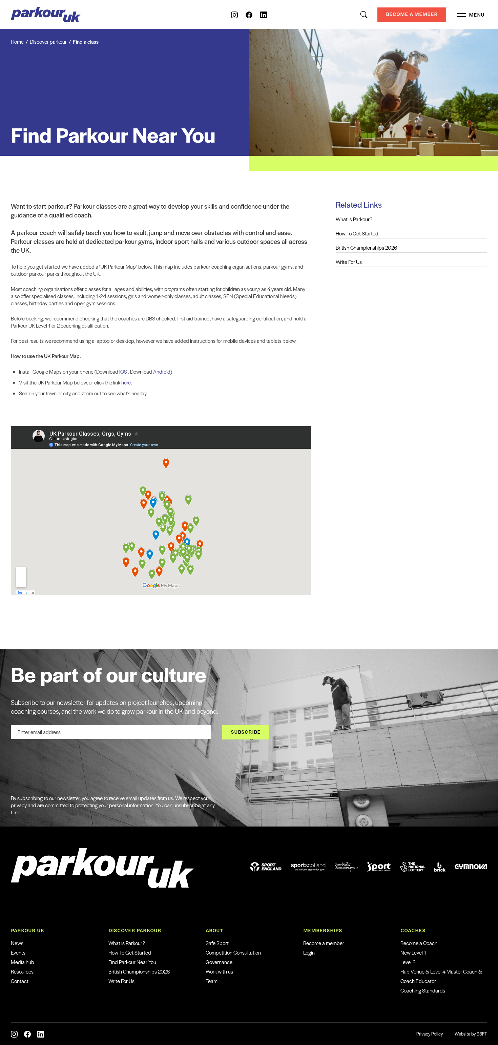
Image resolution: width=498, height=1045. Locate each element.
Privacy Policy (429, 1033)
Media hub (22, 961)
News (17, 942)
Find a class (86, 41)
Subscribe (246, 731)
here (126, 382)
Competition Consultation (233, 952)
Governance (219, 961)
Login (309, 952)
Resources (22, 971)
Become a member (323, 942)
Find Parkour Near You (132, 961)
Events (18, 952)
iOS (123, 371)
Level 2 (407, 961)
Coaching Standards (422, 990)
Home (17, 41)
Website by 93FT (471, 1034)
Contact (19, 980)
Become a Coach (418, 942)
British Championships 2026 (366, 247)
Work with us (219, 971)
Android (161, 371)
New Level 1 (413, 952)
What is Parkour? (354, 219)
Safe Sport (217, 942)
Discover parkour (48, 41)
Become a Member (412, 14)
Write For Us (349, 261)
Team (211, 980)
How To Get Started (357, 233)
